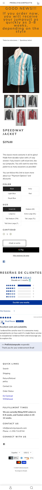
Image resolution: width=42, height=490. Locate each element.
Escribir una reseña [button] (21, 302)
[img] (5, 317)
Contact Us (7, 386)
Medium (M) (30, 209)
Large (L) (12, 214)
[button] (6, 70)
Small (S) (12, 209)
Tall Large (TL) (30, 219)
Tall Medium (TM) (12, 219)
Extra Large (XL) (30, 214)
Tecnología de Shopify (21, 471)
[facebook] (4, 444)
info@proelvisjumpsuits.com (15, 428)
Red (30, 193)
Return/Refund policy (9, 380)
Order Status (8, 391)
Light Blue (12, 193)
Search (6, 368)
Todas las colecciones (10, 40)
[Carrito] (38, 3)
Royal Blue (12, 198)
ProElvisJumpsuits (21, 3)
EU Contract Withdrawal (8, 397)
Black (12, 189)
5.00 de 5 (27, 277)
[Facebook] (4, 261)
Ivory (30, 189)
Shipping (6, 373)
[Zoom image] (21, 70)
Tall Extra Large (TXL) (12, 223)
